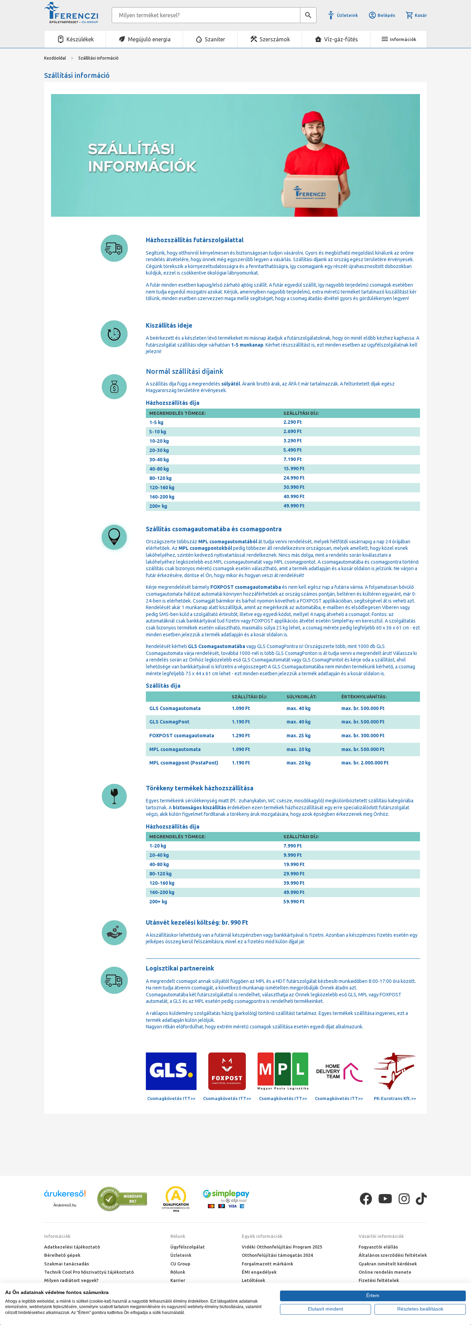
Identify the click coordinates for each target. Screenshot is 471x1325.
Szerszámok (275, 39)
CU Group (180, 1263)
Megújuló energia (149, 39)
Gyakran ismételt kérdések (388, 1263)
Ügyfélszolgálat (187, 1246)
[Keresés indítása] (308, 15)
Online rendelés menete (385, 1272)
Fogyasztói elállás (378, 1246)
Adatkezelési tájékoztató (72, 1246)
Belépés (386, 15)
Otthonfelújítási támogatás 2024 (277, 1255)
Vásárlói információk (381, 1236)
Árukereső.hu (64, 1205)
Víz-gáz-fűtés (341, 39)
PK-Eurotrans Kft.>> (395, 1098)
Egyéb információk (262, 1236)
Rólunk (177, 1236)
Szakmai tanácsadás (66, 1263)
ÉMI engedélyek (259, 1272)
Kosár (421, 15)
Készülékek (80, 39)
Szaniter (215, 39)
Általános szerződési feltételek (393, 1255)
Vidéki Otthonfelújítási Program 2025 (282, 1246)
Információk (57, 1236)
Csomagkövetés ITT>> (171, 1098)
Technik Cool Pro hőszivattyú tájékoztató (89, 1272)
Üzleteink (347, 15)
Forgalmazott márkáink (267, 1263)
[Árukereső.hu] (65, 1196)
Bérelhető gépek (62, 1255)
